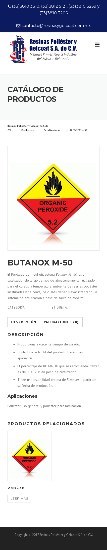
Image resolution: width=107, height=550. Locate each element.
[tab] (23, 322)
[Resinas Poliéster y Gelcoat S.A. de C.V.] (44, 55)
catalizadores (80, 307)
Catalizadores (38, 307)
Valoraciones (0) (61, 322)
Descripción (24, 322)
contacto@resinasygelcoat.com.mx (56, 25)
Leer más (19, 498)
